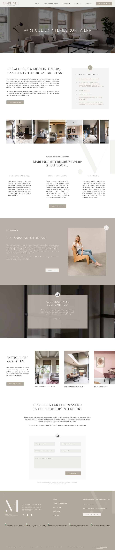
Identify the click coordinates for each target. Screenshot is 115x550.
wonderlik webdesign (101, 547)
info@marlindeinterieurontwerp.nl (57, 483)
